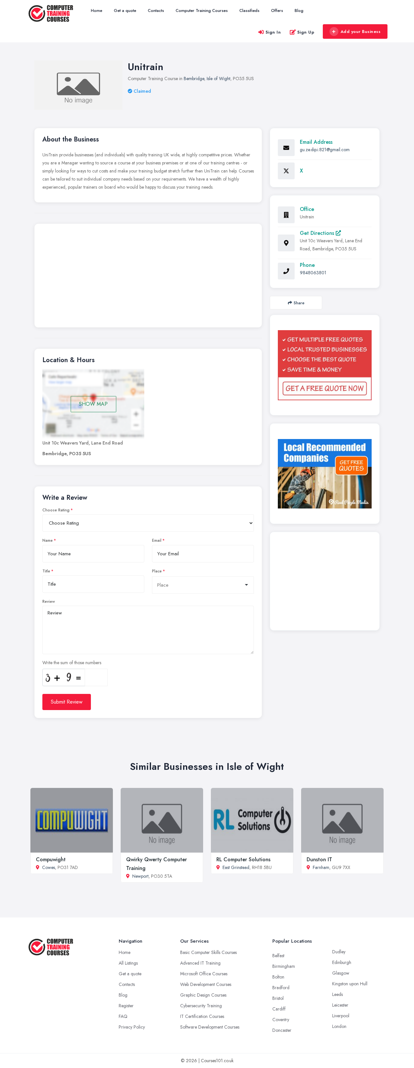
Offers (277, 10)
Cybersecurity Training (201, 1005)
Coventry (280, 1019)
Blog (299, 10)
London (339, 1026)
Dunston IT (319, 859)
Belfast (278, 955)
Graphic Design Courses (203, 995)
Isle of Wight (218, 78)
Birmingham (283, 966)
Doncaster (281, 1030)
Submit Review (66, 702)
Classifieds (249, 10)
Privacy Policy (132, 1027)
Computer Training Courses (202, 10)
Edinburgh (341, 962)
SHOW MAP (93, 404)
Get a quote (125, 10)
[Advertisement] (148, 277)
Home (96, 10)
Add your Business (361, 31)
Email (156, 540)
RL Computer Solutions (243, 859)
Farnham (321, 867)
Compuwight (51, 859)
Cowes (48, 867)
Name (47, 540)
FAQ (123, 1016)
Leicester (340, 1005)
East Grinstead (236, 867)
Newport (140, 876)
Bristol (278, 998)
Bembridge (194, 78)
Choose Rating (56, 510)
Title (46, 571)
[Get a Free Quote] (325, 365)
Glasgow (340, 973)
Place (157, 571)
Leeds (337, 994)
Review (48, 601)
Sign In (273, 32)
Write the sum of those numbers (71, 662)
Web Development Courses (205, 984)
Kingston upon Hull (349, 983)
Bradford (280, 987)
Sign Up (305, 32)
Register (126, 1005)
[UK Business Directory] (325, 473)
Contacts (156, 10)
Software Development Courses (209, 1027)
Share (299, 303)
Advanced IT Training (200, 963)
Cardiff (279, 1009)
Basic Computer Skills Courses (208, 952)
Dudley (338, 951)
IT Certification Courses (202, 1016)
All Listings (128, 963)
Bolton (278, 977)
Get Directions (318, 233)
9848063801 (313, 272)
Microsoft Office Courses (203, 973)
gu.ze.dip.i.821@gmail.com (325, 149)
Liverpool (340, 1015)
